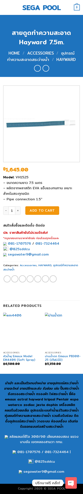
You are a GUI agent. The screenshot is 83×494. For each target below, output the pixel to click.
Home (14, 53)
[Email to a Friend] (30, 278)
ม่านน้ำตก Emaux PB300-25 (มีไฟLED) (63, 358)
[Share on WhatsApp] (7, 278)
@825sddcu (19, 249)
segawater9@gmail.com (28, 254)
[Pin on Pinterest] (37, 278)
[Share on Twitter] (22, 278)
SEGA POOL (41, 7)
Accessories (40, 53)
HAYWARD (66, 59)
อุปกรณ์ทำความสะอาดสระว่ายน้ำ (40, 56)
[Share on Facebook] (14, 278)
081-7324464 (47, 243)
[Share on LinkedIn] (53, 278)
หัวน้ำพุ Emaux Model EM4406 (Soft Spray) (19, 358)
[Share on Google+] (45, 278)
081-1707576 (19, 243)
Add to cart (42, 210)
